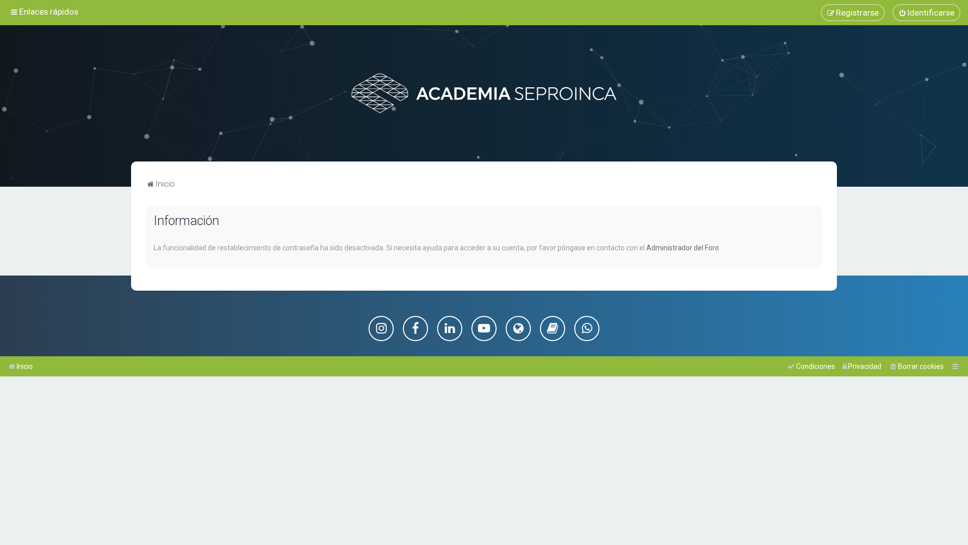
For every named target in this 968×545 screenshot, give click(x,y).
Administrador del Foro (682, 248)
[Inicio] (484, 93)
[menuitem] (926, 12)
